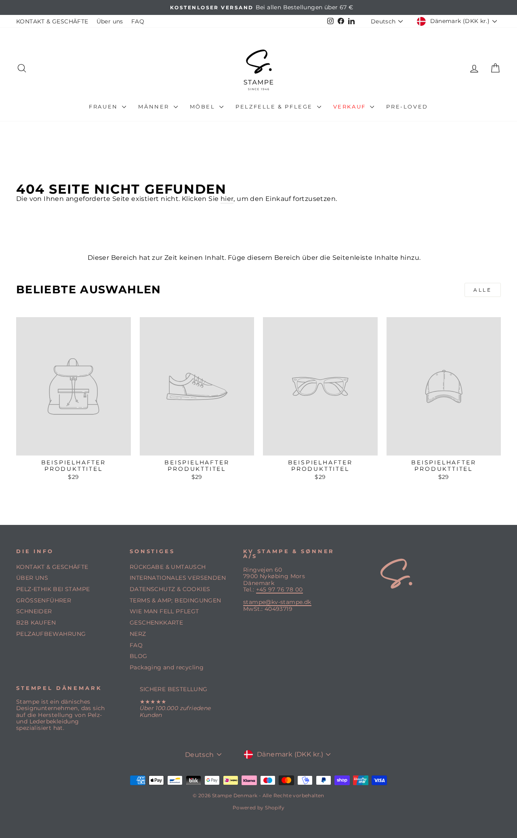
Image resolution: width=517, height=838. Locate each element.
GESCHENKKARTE (156, 622)
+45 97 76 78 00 (279, 589)
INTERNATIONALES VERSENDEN (178, 578)
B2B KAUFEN (36, 622)
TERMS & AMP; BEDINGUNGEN (175, 600)
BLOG (138, 656)
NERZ (138, 634)
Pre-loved (407, 106)
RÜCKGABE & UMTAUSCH (168, 567)
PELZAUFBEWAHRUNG (51, 634)
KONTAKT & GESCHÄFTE (52, 21)
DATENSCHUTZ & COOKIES (170, 589)
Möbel (204, 106)
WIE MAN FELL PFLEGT (164, 611)
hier (227, 199)
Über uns (110, 21)
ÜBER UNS (32, 578)
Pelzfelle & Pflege (275, 106)
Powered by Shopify (258, 808)
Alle (482, 290)
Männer (154, 106)
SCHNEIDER (34, 611)
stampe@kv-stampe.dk (277, 602)
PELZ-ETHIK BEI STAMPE (53, 589)
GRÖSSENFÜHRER (43, 600)
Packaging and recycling (167, 667)
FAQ (137, 21)
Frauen (104, 106)
